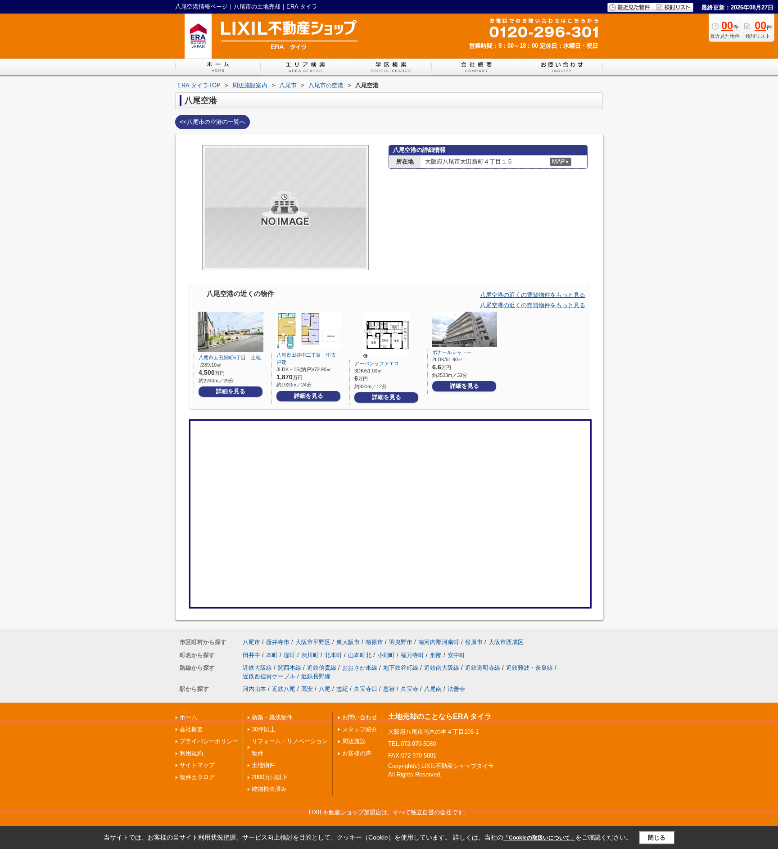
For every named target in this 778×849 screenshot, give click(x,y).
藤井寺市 (277, 642)
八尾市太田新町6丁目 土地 (230, 357)
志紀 (342, 689)
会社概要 (191, 729)
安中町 (456, 655)
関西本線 (289, 667)
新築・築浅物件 (272, 717)
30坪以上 (264, 729)
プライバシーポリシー (209, 741)
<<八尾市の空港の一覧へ (212, 121)
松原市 (474, 642)
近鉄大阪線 (257, 667)
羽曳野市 (400, 642)
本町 (272, 655)
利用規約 (191, 753)
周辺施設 (354, 741)
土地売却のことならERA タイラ (440, 716)
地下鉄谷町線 (400, 667)
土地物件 (263, 765)
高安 (307, 689)
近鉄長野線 (315, 676)
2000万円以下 (270, 777)
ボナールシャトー (452, 352)
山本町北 (359, 655)
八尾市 (251, 642)
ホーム (188, 717)
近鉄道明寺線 (482, 667)
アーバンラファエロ (376, 363)
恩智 (389, 689)
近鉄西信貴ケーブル (269, 676)
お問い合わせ (359, 717)
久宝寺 (409, 689)
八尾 (324, 689)
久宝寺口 (365, 689)
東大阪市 (348, 642)
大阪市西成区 (506, 642)
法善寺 (456, 689)
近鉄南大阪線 (441, 667)
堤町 (289, 655)
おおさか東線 (359, 667)
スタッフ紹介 (359, 729)
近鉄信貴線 (321, 667)
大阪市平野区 (312, 642)
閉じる (656, 837)
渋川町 (310, 655)
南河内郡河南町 (438, 642)
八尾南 (433, 689)
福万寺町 (412, 655)
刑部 (436, 655)
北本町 (333, 655)
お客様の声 (356, 753)
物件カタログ (197, 777)
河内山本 (254, 689)
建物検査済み (269, 788)
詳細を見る (230, 391)
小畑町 (386, 655)
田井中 (251, 655)
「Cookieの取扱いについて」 (539, 838)
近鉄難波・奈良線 (529, 667)
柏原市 (374, 642)
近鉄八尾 (283, 689)
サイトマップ (197, 765)
